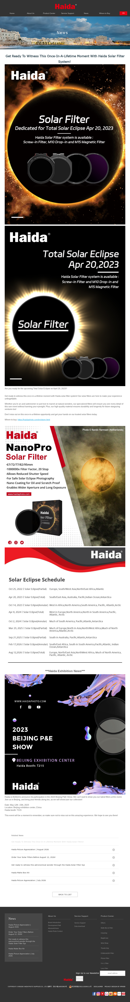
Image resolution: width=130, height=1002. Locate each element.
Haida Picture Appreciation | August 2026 (20, 926)
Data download (79, 926)
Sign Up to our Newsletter (87, 973)
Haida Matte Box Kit (16, 949)
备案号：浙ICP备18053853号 (57, 986)
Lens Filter (104, 968)
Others (103, 923)
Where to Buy (104, 11)
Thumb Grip (105, 948)
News (86, 11)
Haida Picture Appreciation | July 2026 (21, 955)
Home (12, 11)
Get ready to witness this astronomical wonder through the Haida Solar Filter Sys (22, 941)
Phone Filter (105, 958)
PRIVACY (108, 986)
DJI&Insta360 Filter (107, 953)
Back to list (65, 894)
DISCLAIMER (98, 986)
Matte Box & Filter (107, 928)
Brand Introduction (54, 922)
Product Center (49, 11)
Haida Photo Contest (55, 931)
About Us (30, 11)
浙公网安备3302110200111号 (82, 986)
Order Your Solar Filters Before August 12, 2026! (21, 933)
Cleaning (104, 933)
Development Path (54, 925)
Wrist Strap (104, 943)
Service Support (67, 11)
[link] (34, 420)
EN (123, 13)
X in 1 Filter (105, 963)
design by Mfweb (118, 986)
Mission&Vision (53, 928)
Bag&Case (104, 938)
